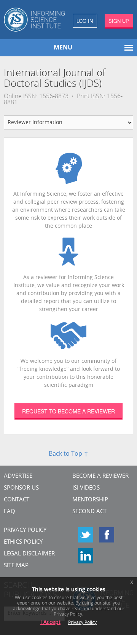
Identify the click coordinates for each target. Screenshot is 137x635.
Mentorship (90, 500)
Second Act (89, 512)
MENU (63, 48)
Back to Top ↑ (68, 454)
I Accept (50, 622)
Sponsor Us (21, 488)
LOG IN (84, 20)
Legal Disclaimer (29, 554)
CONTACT (16, 500)
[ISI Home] (34, 20)
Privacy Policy (25, 530)
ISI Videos (86, 488)
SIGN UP (118, 20)
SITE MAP (16, 566)
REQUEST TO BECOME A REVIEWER (68, 411)
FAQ (9, 512)
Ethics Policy (23, 542)
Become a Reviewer (100, 476)
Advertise (18, 476)
